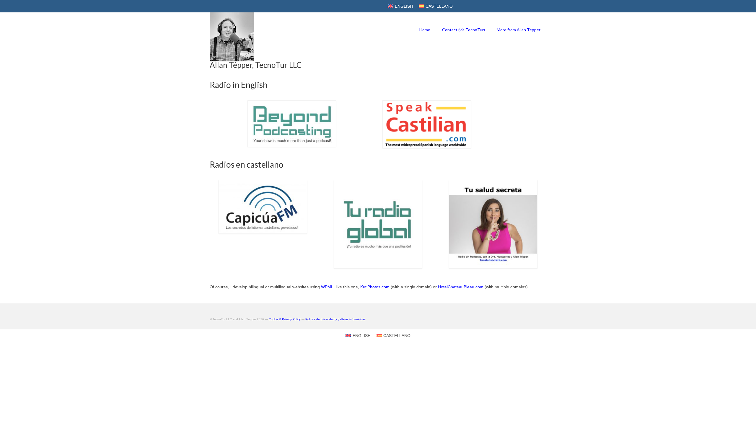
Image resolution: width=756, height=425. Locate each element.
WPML (327, 287)
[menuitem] (400, 6)
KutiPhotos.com (375, 287)
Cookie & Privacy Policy (285, 319)
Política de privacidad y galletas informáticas (335, 319)
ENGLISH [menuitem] (404, 6)
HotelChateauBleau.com (460, 287)
